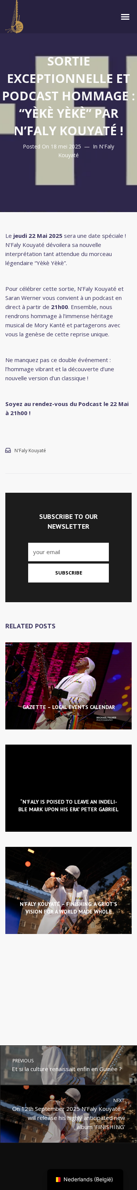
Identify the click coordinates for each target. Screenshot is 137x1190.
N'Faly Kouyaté (30, 450)
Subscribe (68, 572)
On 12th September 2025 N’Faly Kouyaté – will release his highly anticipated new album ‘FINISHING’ (69, 1114)
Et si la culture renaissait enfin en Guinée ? (66, 1065)
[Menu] (125, 16)
